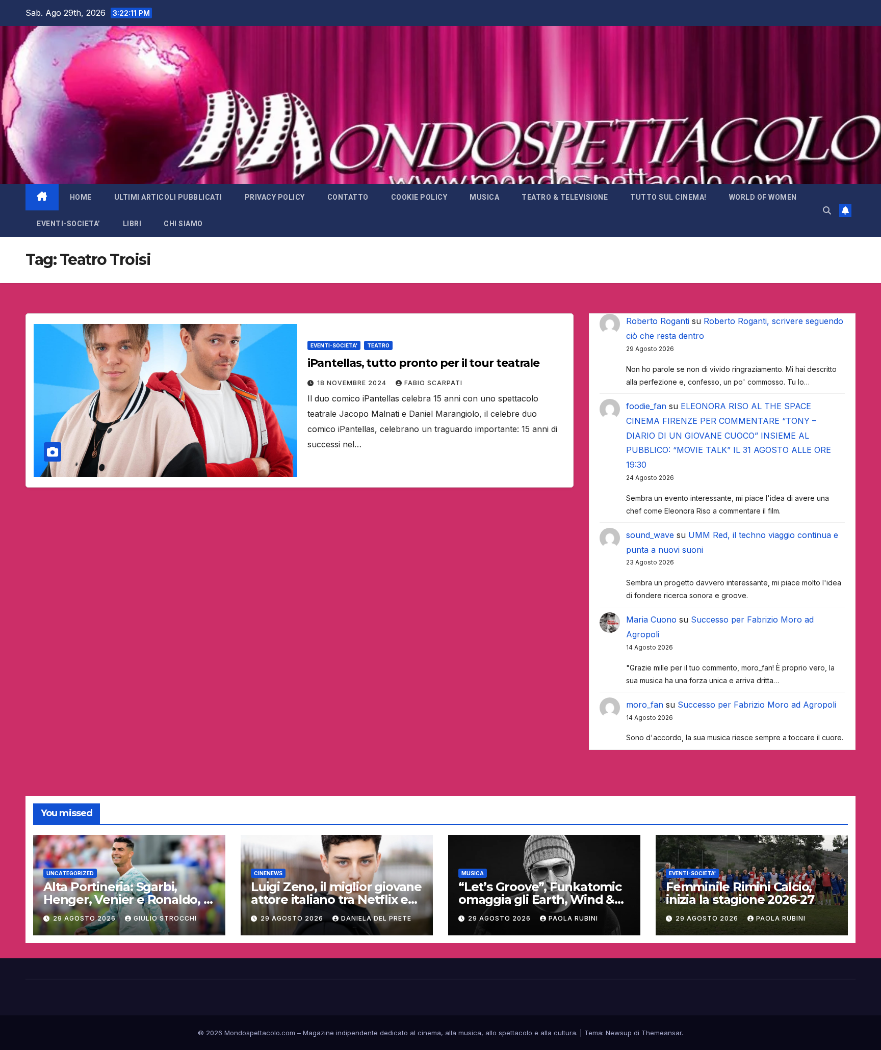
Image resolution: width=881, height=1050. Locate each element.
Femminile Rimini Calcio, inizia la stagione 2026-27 (740, 893)
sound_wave (650, 535)
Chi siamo (183, 224)
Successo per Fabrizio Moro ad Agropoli (757, 704)
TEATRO (378, 345)
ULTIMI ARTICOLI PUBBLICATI (168, 197)
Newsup (619, 1033)
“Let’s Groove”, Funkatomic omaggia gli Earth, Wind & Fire (539, 899)
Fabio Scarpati (433, 383)
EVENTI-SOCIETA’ (68, 224)
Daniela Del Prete (376, 918)
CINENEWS (268, 873)
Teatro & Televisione (565, 197)
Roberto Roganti (657, 321)
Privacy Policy (275, 197)
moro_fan (644, 704)
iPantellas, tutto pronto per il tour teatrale (423, 363)
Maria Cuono (651, 619)
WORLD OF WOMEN (763, 197)
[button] (827, 210)
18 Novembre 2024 (352, 383)
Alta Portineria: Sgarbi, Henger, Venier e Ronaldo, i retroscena (124, 899)
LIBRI (132, 224)
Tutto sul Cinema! (668, 197)
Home (81, 197)
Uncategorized (70, 873)
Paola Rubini (573, 918)
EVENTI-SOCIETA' (333, 345)
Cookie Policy (419, 197)
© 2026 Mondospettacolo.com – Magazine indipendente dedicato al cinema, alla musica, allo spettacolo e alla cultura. (388, 1033)
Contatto (348, 197)
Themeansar (661, 1033)
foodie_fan (646, 406)
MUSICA (484, 197)
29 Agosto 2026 (85, 918)
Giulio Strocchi (165, 918)
